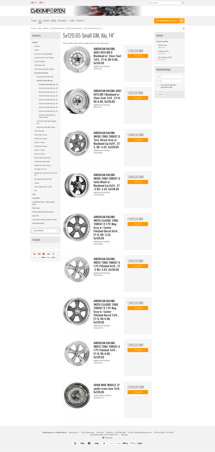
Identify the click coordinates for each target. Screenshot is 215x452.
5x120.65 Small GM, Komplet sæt (46, 122)
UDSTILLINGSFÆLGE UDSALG (43, 212)
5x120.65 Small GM (41, 73)
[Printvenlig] (184, 28)
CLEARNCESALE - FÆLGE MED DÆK (43, 203)
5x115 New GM (39, 65)
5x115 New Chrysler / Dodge (44, 69)
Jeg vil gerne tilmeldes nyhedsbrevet (171, 86)
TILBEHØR (36, 198)
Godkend (160, 94)
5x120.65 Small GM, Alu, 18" (48, 96)
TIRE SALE (36, 208)
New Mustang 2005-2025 (43, 179)
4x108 (36, 50)
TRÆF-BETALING (38, 223)
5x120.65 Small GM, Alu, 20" (48, 103)
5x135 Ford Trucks (40, 139)
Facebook (108, 438)
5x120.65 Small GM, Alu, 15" (48, 88)
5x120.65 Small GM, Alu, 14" (48, 84)
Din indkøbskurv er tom (166, 21)
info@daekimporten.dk (143, 432)
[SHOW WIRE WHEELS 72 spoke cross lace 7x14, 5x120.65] (77, 395)
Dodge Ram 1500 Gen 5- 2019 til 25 (45, 174)
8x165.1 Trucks (39, 154)
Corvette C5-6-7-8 (40, 169)
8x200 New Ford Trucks (42, 165)
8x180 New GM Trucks (42, 161)
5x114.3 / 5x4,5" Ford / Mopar (44, 58)
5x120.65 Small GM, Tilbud (46, 127)
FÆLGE (35, 42)
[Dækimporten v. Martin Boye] (107, 11)
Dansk (35, 2)
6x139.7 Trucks (39, 150)
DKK (43, 2)
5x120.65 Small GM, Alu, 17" (48, 92)
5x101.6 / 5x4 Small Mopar (43, 54)
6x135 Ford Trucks (40, 146)
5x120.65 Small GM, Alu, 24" (48, 111)
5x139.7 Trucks (39, 142)
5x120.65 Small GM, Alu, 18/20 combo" (47, 116)
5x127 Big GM (39, 131)
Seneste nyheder (162, 41)
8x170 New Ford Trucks (42, 158)
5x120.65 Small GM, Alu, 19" (48, 100)
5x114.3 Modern (39, 61)
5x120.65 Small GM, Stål (45, 77)
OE (35, 191)
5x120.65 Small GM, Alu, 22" (48, 107)
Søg (182, 2)
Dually (36, 183)
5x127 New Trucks (40, 135)
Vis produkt (138, 56)
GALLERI (35, 216)
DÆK (34, 194)
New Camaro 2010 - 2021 (43, 187)
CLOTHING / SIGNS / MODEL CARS (44, 220)
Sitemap (124, 435)
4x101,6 (37, 46)
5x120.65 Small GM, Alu (45, 81)
